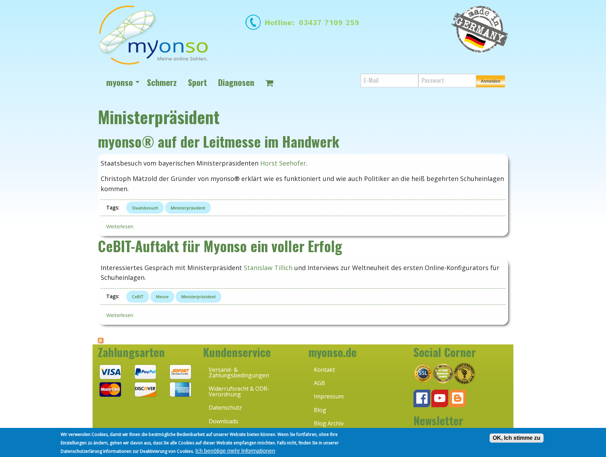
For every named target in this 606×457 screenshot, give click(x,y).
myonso (119, 82)
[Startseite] (153, 35)
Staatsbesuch (145, 207)
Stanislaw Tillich (268, 267)
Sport (197, 82)
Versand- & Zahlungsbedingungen (239, 372)
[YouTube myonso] (439, 398)
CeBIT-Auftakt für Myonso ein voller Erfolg (220, 245)
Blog (320, 410)
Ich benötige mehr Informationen (235, 451)
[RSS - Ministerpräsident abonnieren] (100, 340)
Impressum (329, 396)
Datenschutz (225, 407)
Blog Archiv (329, 423)
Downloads (223, 421)
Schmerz (162, 82)
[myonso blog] (457, 398)
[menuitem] (121, 82)
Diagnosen (236, 82)
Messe (162, 296)
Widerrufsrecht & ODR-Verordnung (239, 391)
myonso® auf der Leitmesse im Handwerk (218, 141)
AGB (319, 383)
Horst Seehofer (283, 163)
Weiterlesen (122, 226)
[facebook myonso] (421, 398)
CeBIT (137, 296)
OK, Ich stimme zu (516, 438)
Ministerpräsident (188, 207)
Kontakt (324, 370)
